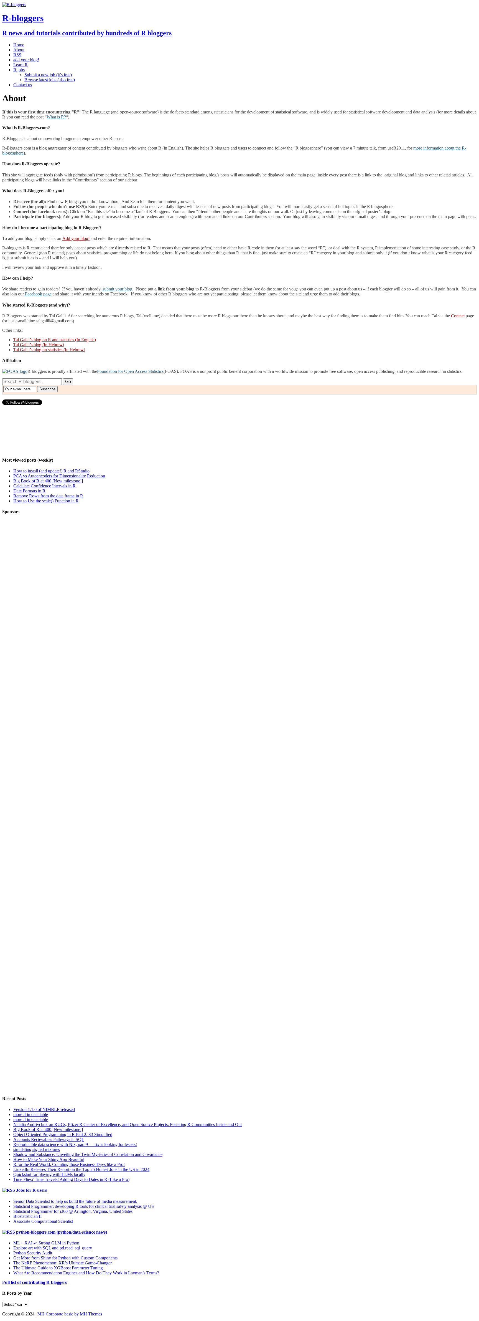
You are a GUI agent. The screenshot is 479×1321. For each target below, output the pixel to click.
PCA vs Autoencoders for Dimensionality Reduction (59, 476)
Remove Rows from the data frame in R (48, 496)
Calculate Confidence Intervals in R (44, 486)
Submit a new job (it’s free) (48, 74)
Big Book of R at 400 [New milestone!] (48, 481)
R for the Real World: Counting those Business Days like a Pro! (69, 1164)
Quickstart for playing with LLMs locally (49, 1174)
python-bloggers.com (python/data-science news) (61, 1232)
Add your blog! (76, 238)
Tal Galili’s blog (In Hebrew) (38, 344)
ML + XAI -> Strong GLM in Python (46, 1243)
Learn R (20, 64)
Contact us (22, 84)
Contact (458, 315)
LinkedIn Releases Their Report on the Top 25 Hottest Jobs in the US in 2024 (81, 1169)
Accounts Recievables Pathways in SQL (48, 1139)
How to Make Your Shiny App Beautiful (48, 1159)
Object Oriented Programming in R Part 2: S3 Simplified (62, 1134)
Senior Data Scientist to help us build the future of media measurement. (75, 1201)
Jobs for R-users (31, 1190)
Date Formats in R (29, 491)
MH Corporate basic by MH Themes (69, 1314)
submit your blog (116, 289)
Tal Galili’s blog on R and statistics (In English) (54, 339)
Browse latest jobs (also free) (49, 79)
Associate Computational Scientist (43, 1221)
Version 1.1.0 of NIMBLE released (44, 1109)
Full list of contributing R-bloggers (34, 1282)
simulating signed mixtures (36, 1149)
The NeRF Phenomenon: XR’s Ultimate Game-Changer (62, 1263)
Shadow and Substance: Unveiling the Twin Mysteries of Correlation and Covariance (87, 1154)
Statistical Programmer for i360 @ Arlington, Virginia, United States (73, 1211)
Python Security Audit (32, 1253)
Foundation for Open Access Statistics (130, 371)
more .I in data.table (30, 1114)
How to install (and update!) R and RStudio (51, 471)
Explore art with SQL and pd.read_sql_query (52, 1248)
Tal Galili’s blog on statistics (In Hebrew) (49, 349)
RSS (17, 54)
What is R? (56, 117)
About (18, 49)
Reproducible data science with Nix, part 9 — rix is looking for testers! (75, 1144)
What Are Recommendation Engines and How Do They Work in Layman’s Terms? (86, 1273)
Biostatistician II (27, 1216)
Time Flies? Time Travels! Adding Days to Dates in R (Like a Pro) (71, 1179)
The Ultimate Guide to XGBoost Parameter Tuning (58, 1268)
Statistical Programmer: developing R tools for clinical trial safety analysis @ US (83, 1206)
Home (18, 44)
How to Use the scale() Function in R (46, 500)
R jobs (19, 69)
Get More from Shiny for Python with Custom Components (65, 1258)
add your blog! (26, 59)
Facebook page (38, 294)
